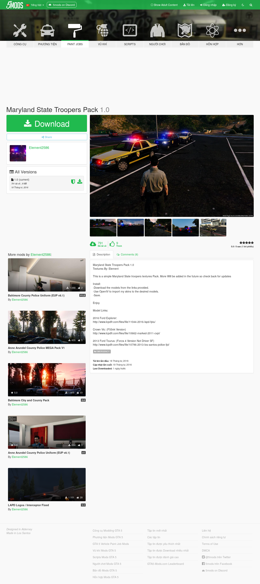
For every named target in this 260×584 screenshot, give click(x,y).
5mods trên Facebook (218, 564)
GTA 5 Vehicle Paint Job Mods (111, 544)
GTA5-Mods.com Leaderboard (165, 564)
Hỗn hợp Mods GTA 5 (106, 577)
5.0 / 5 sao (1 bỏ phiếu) (242, 246)
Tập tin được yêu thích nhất (163, 544)
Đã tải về (102, 246)
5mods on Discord (216, 570)
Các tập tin (153, 537)
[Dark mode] (243, 4)
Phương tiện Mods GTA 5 (108, 537)
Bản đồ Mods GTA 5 (105, 570)
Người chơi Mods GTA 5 (107, 564)
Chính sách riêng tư (214, 537)
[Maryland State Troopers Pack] (172, 166)
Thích (119, 246)
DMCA (206, 550)
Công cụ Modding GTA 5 (107, 530)
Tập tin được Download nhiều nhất (168, 550)
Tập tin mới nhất (157, 530)
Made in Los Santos (18, 533)
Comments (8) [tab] (128, 254)
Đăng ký (230, 5)
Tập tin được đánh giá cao (163, 557)
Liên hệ (206, 530)
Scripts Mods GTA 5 (104, 557)
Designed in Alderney (19, 529)
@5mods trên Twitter (218, 557)
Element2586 (39, 147)
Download (50, 123)
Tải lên (190, 5)
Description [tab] (102, 254)
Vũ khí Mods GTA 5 (104, 550)
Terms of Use (210, 544)
